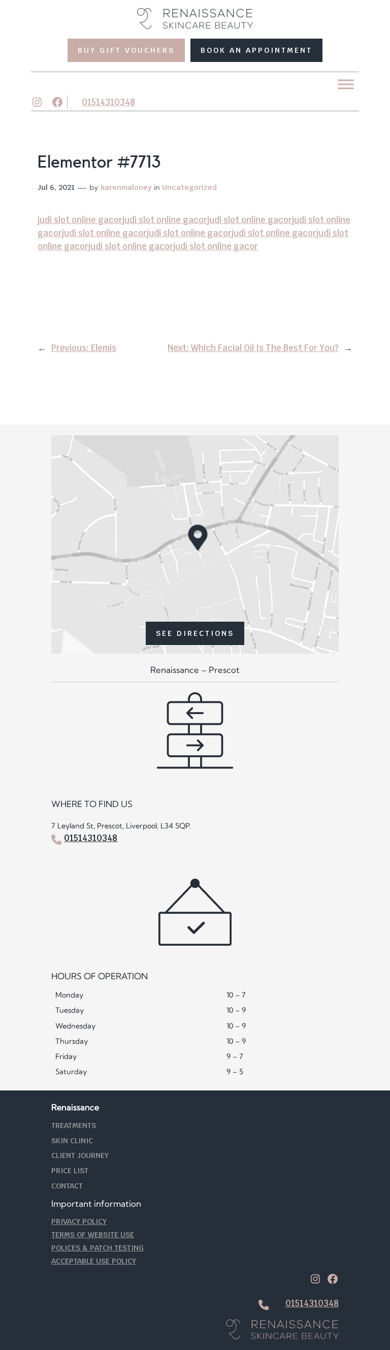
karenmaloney (126, 187)
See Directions (195, 633)
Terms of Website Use (92, 1234)
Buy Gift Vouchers (126, 50)
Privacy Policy (79, 1221)
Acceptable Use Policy (93, 1261)
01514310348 (108, 102)
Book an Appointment (256, 50)
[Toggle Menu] (346, 84)
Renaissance (75, 1107)
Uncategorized (189, 187)
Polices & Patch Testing (97, 1247)
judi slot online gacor (80, 220)
